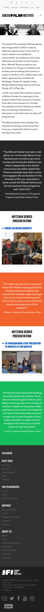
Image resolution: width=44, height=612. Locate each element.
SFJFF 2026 (7, 461)
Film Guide (6, 465)
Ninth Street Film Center (11, 543)
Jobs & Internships (9, 550)
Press (31, 580)
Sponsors (5, 524)
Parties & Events (8, 472)
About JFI (5, 480)
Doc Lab (5, 491)
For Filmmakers (10, 487)
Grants (4, 495)
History (4, 539)
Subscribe (14, 7)
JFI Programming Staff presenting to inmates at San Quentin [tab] (23, 345)
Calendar (7, 453)
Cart (32, 7)
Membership (24, 7)
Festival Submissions (10, 498)
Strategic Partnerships (10, 517)
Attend (4, 476)
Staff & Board (7, 547)
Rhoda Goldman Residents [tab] (18, 228)
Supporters (6, 521)
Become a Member (9, 510)
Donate (4, 513)
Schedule (5, 469)
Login (38, 7)
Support (6, 505)
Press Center (7, 554)
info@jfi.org (7, 590)
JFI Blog (6, 7)
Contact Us (6, 558)
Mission (5, 536)
